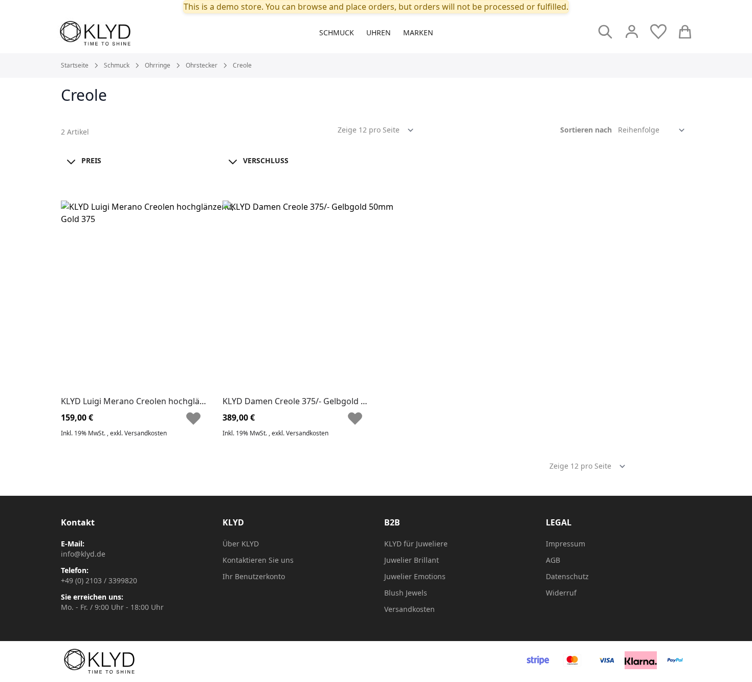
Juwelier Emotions (415, 576)
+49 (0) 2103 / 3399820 (99, 580)
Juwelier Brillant (411, 560)
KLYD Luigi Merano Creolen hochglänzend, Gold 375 (161, 401)
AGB (553, 560)
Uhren (378, 32)
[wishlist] (658, 31)
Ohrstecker (201, 65)
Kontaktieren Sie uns (258, 560)
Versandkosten (145, 433)
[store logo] (118, 33)
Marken (418, 32)
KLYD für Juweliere (416, 543)
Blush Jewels (405, 593)
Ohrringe (157, 65)
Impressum (565, 543)
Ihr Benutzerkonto (254, 576)
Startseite (75, 65)
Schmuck (336, 32)
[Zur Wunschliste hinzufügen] (194, 418)
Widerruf (561, 593)
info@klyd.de (83, 554)
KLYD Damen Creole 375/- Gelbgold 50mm (304, 401)
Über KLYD (241, 543)
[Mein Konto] (632, 31)
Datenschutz (567, 576)
